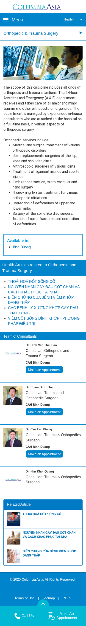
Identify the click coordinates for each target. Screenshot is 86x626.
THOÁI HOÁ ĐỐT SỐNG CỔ (42, 514)
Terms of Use (24, 598)
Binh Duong (22, 247)
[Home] (43, 6)
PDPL (67, 598)
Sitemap (48, 598)
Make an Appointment (44, 370)
